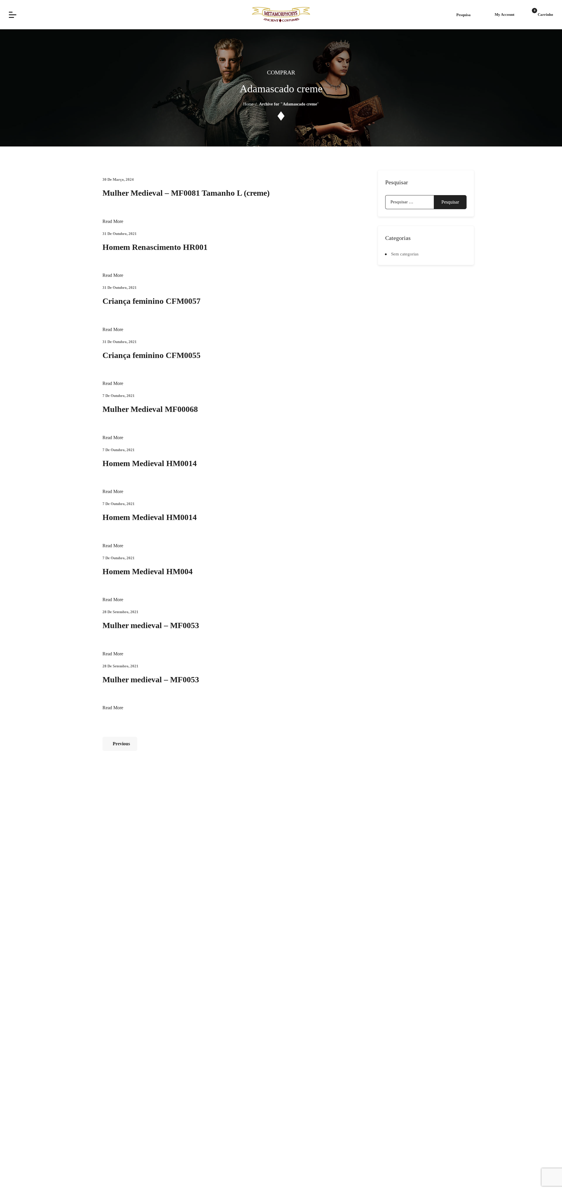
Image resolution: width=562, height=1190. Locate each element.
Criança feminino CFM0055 (151, 355)
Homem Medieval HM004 (147, 571)
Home (248, 104)
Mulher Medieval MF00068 (150, 409)
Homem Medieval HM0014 (149, 463)
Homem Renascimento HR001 (155, 247)
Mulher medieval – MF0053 (150, 625)
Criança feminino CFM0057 (151, 301)
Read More (112, 221)
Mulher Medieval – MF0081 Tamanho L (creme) (186, 192)
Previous (121, 743)
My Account (504, 14)
